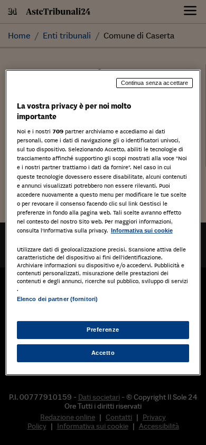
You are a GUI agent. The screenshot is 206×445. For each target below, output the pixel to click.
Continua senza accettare (155, 83)
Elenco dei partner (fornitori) (57, 299)
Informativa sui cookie (142, 230)
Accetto (103, 353)
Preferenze (103, 329)
